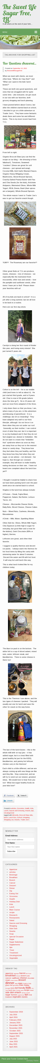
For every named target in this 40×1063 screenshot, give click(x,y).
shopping (26, 817)
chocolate (30, 978)
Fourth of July (27, 983)
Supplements (14, 945)
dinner (9, 983)
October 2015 (14, 1031)
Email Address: (11, 836)
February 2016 (15, 1020)
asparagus (16, 973)
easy (16, 983)
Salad (11, 920)
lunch (6, 817)
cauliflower (15, 978)
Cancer (12, 883)
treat (30, 995)
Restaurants (14, 918)
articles (13, 808)
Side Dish (13, 929)
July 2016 (13, 1015)
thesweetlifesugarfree (14, 70)
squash (28, 992)
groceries (16, 985)
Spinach (23, 992)
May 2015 (13, 1044)
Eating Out (13, 894)
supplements (21, 995)
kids (31, 815)
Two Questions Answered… (19, 63)
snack (18, 992)
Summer (14, 995)
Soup (11, 934)
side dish (9, 992)
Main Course (14, 910)
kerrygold (7, 988)
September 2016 (16, 1012)
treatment (8, 997)
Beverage (13, 875)
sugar (7, 995)
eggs (20, 983)
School (19, 817)
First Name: (10, 843)
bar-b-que (28, 973)
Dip (10, 891)
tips (32, 810)
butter (28, 976)
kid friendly (20, 988)
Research (13, 915)
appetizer (9, 973)
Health (27, 808)
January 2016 (14, 1023)
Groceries (20, 808)
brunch (23, 976)
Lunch (6, 810)
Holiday (26, 985)
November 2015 (15, 1028)
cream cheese (14, 980)
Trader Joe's (24, 820)
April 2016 (13, 1017)
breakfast (10, 975)
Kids (31, 808)
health (21, 985)
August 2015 (14, 1036)
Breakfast (13, 877)
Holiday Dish (14, 902)
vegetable (16, 997)
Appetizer (13, 869)
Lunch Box (12, 817)
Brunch (12, 880)
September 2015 (16, 1033)
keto (13, 988)
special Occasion (16, 937)
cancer (8, 978)
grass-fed (8, 985)
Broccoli (18, 975)
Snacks (27, 810)
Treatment (13, 953)
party (22, 990)
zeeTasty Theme (32, 1061)
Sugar (11, 939)
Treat (11, 950)
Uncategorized (9, 813)
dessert (22, 980)
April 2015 (13, 1047)
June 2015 (13, 1041)
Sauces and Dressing (16, 810)
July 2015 (13, 1039)
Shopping (13, 926)
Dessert (12, 886)
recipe (12, 912)
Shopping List (9, 820)
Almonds (15, 815)
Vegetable (13, 958)
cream (7, 980)
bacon (22, 973)
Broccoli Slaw (24, 815)
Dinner (12, 888)
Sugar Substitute (16, 942)
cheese (23, 978)
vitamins (24, 997)
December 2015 (15, 1025)
